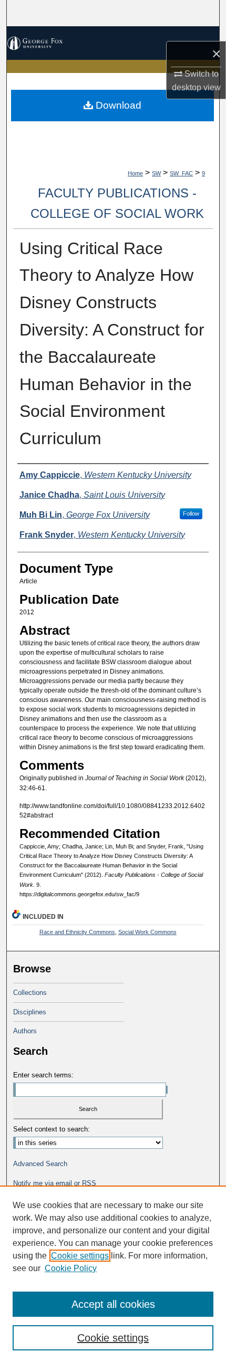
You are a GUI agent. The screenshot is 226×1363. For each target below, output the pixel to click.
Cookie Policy (71, 1268)
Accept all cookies (113, 1304)
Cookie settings (80, 1255)
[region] (113, 1274)
